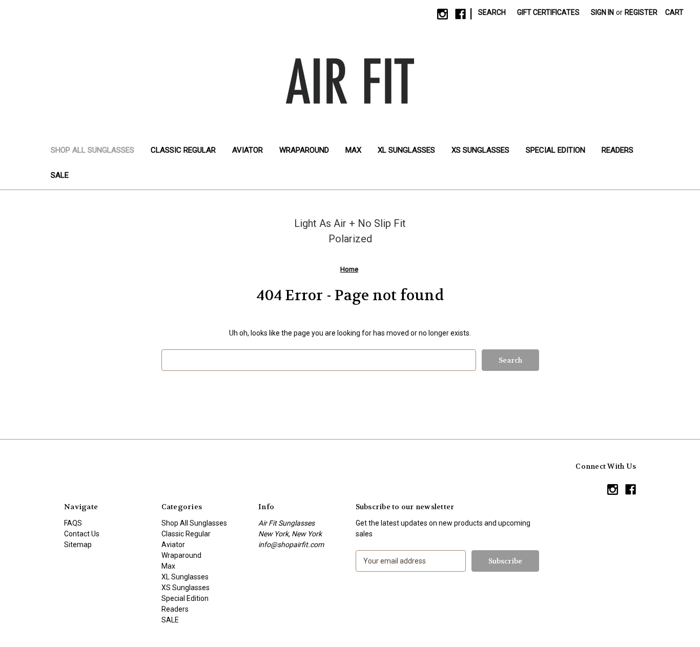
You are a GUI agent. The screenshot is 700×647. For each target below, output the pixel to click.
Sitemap (78, 544)
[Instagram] (442, 14)
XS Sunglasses (480, 150)
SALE (60, 175)
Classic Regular (183, 150)
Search (492, 12)
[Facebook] (460, 14)
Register (641, 12)
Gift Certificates (548, 12)
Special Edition (555, 150)
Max (353, 150)
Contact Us (81, 534)
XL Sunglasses (406, 150)
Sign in (602, 12)
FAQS (73, 523)
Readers (617, 150)
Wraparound (304, 150)
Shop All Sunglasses (92, 150)
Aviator (247, 150)
